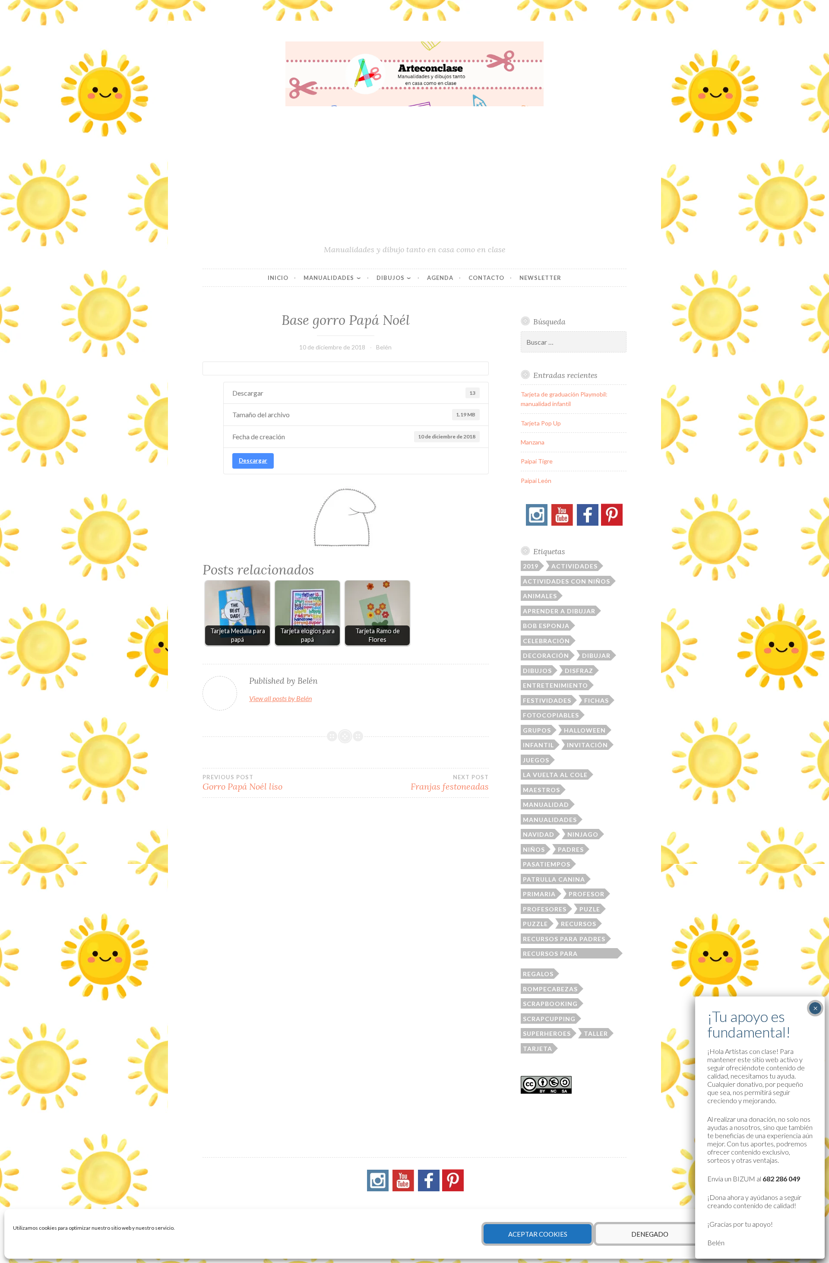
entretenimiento (555, 685)
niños (534, 849)
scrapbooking (550, 1003)
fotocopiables (551, 715)
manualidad (546, 804)
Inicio (278, 277)
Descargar (253, 460)
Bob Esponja (546, 625)
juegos (536, 760)
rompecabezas (550, 989)
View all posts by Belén (280, 698)
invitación (587, 745)
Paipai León (536, 480)
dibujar (596, 655)
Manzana (532, 442)
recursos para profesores (550, 954)
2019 (530, 566)
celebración (546, 640)
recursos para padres (564, 938)
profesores (544, 909)
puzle (589, 909)
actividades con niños (566, 581)
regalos (538, 973)
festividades (547, 700)
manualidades (550, 819)
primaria (539, 894)
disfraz (579, 670)
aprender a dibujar (559, 611)
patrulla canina (554, 879)
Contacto (486, 277)
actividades (574, 566)
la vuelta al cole (555, 774)
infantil (538, 745)
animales (540, 596)
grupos (537, 730)
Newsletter (540, 277)
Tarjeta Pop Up (541, 423)
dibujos (537, 670)
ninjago (582, 834)
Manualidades (329, 277)
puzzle (535, 923)
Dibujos (391, 277)
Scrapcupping (549, 1018)
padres (571, 849)
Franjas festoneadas (449, 783)
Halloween (585, 730)
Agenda (440, 277)
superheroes (547, 1033)
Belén (384, 347)
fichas (596, 700)
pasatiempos (546, 864)
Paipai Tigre (537, 461)
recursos (578, 923)
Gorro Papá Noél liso (242, 783)
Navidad (538, 834)
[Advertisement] (414, 179)
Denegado (649, 1234)
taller (596, 1033)
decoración (546, 655)
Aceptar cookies (537, 1234)
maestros (541, 789)
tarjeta (537, 1048)
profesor (586, 894)
